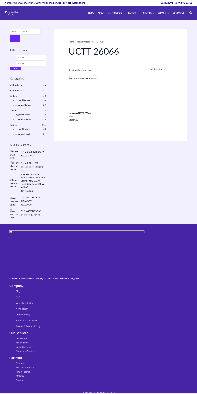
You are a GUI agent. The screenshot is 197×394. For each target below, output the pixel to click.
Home (91, 13)
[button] (123, 13)
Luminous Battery (23, 105)
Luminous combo (23, 120)
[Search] (15, 38)
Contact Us (178, 13)
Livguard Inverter (23, 129)
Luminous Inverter (23, 134)
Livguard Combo (22, 115)
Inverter (147, 13)
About (101, 13)
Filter (15, 68)
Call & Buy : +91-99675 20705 (176, 3)
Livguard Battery (22, 100)
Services (162, 13)
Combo (13, 110)
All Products (115, 13)
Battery (132, 13)
